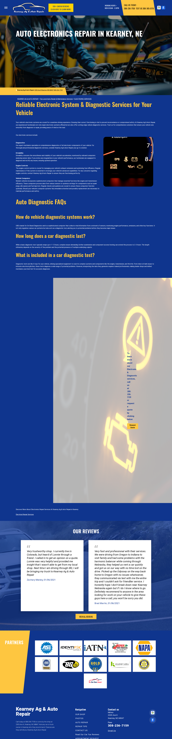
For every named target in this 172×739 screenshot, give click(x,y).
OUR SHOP (80, 714)
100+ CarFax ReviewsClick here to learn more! (61, 8)
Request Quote (133, 426)
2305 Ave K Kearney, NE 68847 (43, 90)
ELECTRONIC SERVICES (82, 99)
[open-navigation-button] (5, 8)
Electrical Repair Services (25, 514)
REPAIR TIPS (81, 726)
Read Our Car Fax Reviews (87, 734)
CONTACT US (81, 730)
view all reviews (86, 616)
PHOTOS (79, 718)
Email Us (112, 731)
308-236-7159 (129, 8)
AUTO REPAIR (81, 722)
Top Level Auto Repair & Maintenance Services (56, 99)
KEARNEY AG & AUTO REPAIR (27, 99)
